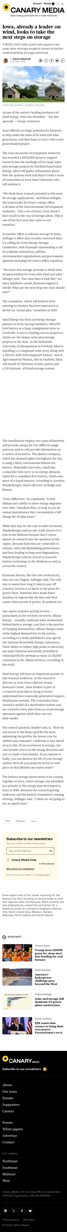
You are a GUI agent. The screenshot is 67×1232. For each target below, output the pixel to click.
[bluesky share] (57, 61)
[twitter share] (46, 61)
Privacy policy (10, 1220)
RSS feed (28, 1220)
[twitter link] (14, 1211)
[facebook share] (51, 61)
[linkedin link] (5, 1211)
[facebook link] (22, 1211)
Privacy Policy (43, 875)
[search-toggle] (58, 4)
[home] (33, 8)
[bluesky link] (30, 1211)
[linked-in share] (40, 61)
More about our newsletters (20, 869)
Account (37, 3)
